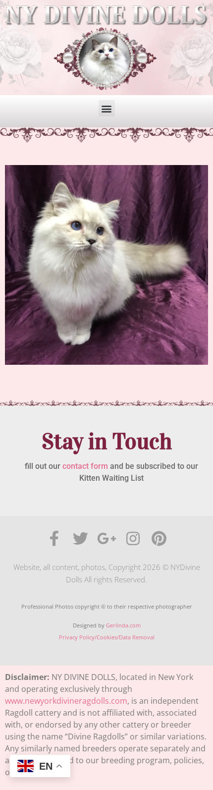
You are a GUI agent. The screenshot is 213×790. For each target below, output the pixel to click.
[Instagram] (133, 538)
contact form (85, 466)
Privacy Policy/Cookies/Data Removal (107, 637)
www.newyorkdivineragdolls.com (66, 700)
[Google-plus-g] (106, 538)
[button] (107, 108)
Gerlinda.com (123, 625)
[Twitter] (80, 538)
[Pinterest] (159, 538)
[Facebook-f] (54, 538)
